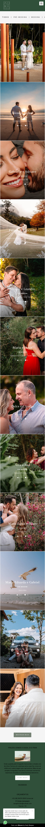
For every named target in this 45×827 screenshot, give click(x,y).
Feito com (22, 825)
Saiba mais (22, 777)
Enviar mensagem (23, 801)
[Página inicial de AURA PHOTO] (7, 6)
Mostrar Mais (22, 735)
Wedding (35, 17)
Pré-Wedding (20, 17)
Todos (5, 17)
